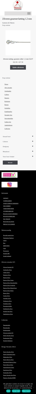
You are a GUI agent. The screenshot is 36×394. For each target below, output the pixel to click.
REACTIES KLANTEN (8, 221)
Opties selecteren (18, 67)
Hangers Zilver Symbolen (9, 285)
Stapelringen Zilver (7, 370)
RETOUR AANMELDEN (9, 216)
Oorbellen (7, 108)
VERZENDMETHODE (8, 208)
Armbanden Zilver (7, 269)
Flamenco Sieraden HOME (9, 377)
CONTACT (5, 198)
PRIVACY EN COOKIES (9, 224)
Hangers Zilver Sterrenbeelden (10, 282)
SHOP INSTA (6, 245)
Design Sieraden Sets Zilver (9, 375)
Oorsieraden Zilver (7, 372)
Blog (4, 243)
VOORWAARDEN (7, 200)
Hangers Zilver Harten (8, 290)
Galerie (4, 240)
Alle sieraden (8, 88)
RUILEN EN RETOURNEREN (10, 213)
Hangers (6, 98)
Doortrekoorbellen (7, 306)
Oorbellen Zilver (7, 298)
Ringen (6, 105)
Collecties (7, 128)
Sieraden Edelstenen (7, 340)
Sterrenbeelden (8, 118)
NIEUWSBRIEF (7, 206)
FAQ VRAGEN (6, 219)
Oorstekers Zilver (7, 303)
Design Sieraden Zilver (8, 335)
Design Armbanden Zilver (9, 354)
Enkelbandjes (8, 111)
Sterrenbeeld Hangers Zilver (9, 362)
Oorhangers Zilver (7, 301)
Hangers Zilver (6, 277)
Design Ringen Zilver (8, 364)
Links (4, 248)
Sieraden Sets (8, 115)
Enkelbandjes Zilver (7, 308)
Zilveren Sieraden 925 (8, 267)
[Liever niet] (33, 388)
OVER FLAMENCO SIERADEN (10, 203)
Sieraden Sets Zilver (7, 311)
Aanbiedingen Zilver (8, 314)
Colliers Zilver (6, 272)
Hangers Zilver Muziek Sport (10, 288)
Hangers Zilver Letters (8, 280)
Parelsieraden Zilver (7, 338)
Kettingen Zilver (7, 275)
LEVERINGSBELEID (8, 211)
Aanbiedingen (8, 125)
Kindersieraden (6, 330)
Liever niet (16, 391)
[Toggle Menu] (28, 13)
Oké (8, 391)
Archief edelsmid (7, 256)
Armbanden (7, 91)
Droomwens (6, 250)
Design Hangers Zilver (8, 359)
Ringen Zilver (6, 293)
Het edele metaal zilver (8, 235)
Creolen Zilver (6, 295)
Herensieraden (6, 327)
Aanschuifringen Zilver (8, 367)
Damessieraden (6, 325)
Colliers (6, 94)
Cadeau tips (7, 122)
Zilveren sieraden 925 (8, 333)
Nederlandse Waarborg (8, 238)
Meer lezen (26, 391)
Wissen (10, 162)
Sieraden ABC (6, 253)
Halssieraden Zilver (7, 357)
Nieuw (6, 84)
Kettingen (7, 101)
